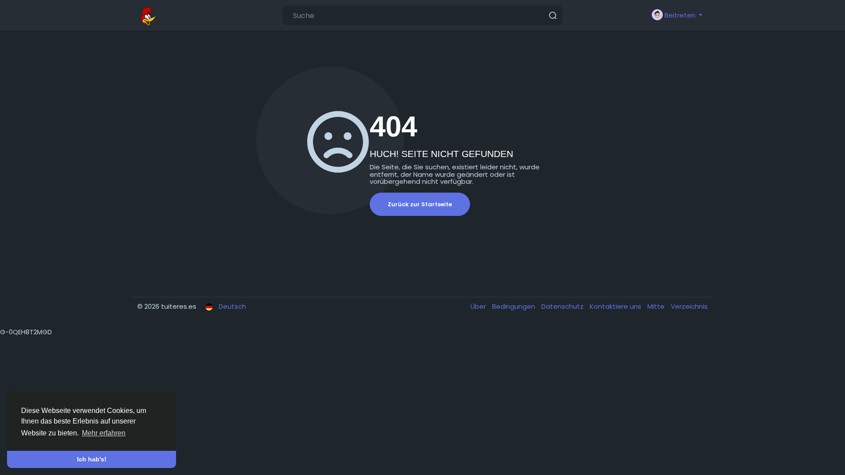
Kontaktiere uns (616, 306)
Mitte (656, 306)
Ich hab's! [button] (92, 459)
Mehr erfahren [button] (103, 433)
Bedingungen (514, 306)
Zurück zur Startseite (420, 204)
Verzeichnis (689, 306)
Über (479, 306)
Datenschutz (563, 306)
